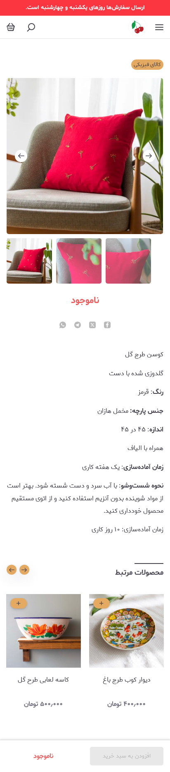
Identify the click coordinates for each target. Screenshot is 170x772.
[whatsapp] (62, 326)
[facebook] (107, 326)
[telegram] (77, 326)
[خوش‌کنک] (137, 27)
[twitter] (92, 326)
